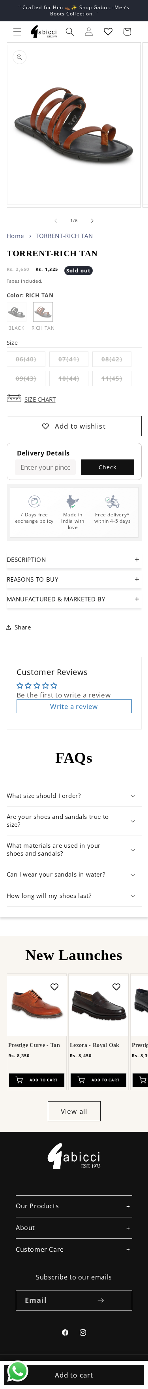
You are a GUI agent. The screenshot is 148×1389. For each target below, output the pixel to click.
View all (74, 1111)
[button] (17, 31)
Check (108, 467)
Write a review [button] (74, 706)
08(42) (116, 361)
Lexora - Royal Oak (95, 1045)
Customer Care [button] (40, 1249)
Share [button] (23, 627)
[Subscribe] (100, 1300)
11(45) (116, 380)
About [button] (25, 1227)
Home (15, 236)
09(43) (31, 380)
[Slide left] (55, 220)
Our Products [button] (37, 1206)
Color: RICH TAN (30, 295)
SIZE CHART (40, 398)
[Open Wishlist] (108, 31)
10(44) (73, 380)
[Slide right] (92, 220)
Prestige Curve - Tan (34, 1045)
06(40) (31, 361)
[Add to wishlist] (54, 986)
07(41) (73, 361)
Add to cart (74, 1375)
